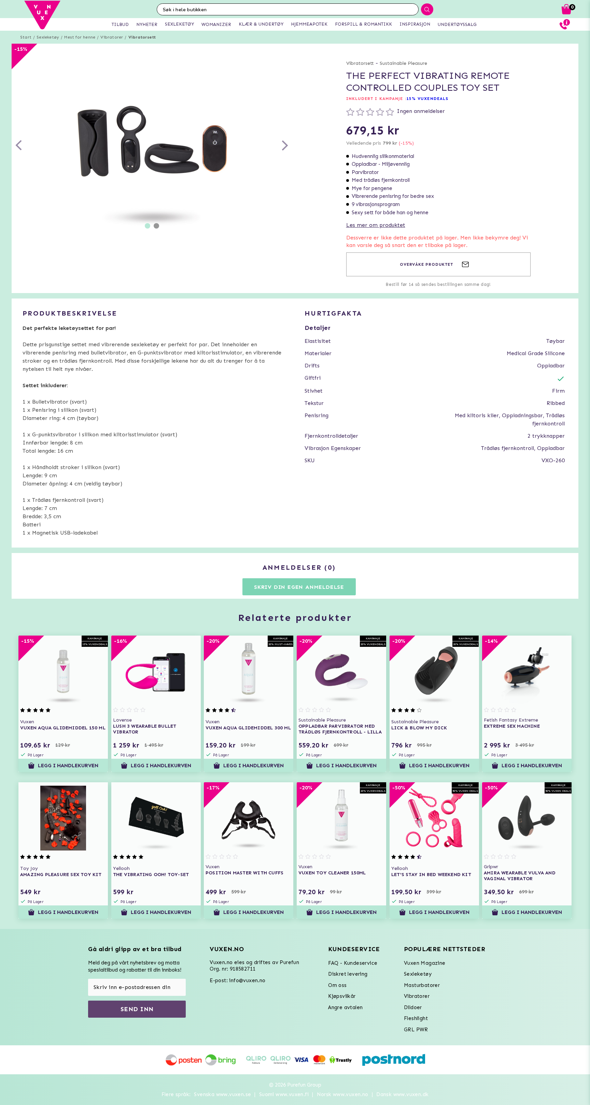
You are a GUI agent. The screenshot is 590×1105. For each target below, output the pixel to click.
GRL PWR (416, 1030)
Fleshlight (416, 1018)
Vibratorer (111, 37)
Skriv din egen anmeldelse (299, 587)
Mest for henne (79, 37)
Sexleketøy (48, 37)
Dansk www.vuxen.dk (402, 1094)
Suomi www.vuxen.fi (284, 1094)
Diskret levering (347, 974)
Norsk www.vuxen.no (342, 1094)
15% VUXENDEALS (427, 98)
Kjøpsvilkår (341, 996)
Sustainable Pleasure (403, 63)
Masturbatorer (422, 985)
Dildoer (413, 1007)
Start (25, 37)
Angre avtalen (345, 1007)
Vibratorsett (142, 37)
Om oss (337, 985)
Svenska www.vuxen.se (222, 1094)
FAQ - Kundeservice (352, 963)
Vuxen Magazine (425, 963)
